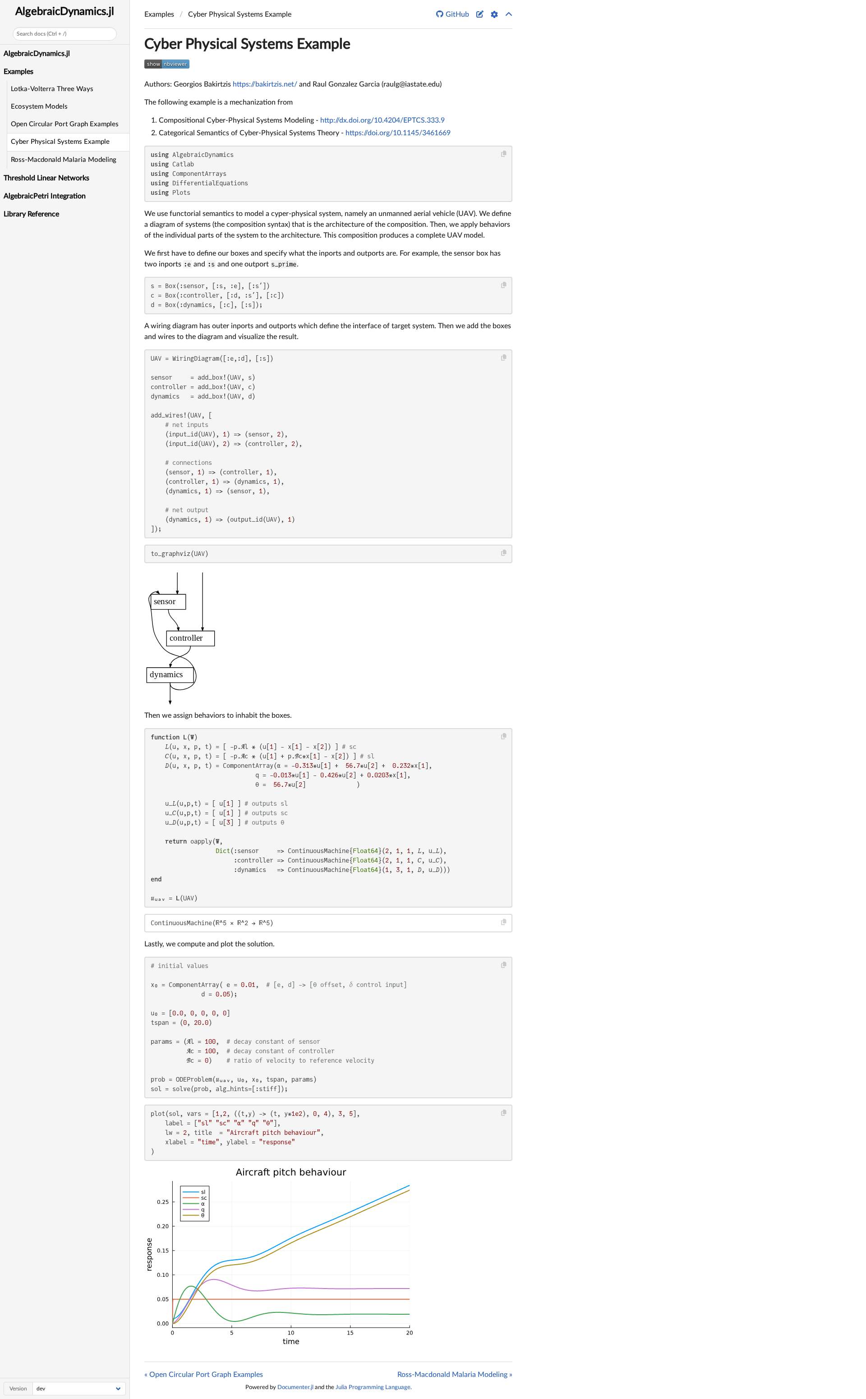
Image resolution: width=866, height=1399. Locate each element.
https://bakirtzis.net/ (265, 84)
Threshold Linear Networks (46, 178)
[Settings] (494, 14)
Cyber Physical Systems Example (60, 141)
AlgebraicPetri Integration (45, 196)
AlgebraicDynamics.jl (64, 11)
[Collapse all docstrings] (508, 14)
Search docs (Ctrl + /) (41, 34)
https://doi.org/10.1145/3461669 (398, 133)
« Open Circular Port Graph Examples (203, 1374)
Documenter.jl (295, 1387)
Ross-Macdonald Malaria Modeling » (454, 1374)
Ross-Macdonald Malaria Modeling (63, 159)
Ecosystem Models (39, 106)
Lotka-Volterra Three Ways (52, 89)
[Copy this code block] (504, 154)
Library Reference (31, 214)
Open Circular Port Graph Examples (65, 124)
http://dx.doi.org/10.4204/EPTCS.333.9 (382, 120)
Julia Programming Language (373, 1387)
